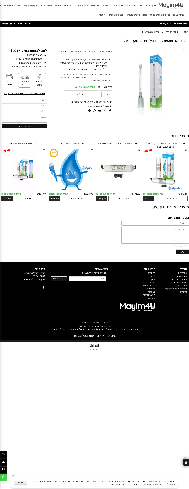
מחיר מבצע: (88, 87)
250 (6, 194)
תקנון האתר (133, 329)
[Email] (3, 463)
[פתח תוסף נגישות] (186, 462)
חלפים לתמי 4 (133, 14)
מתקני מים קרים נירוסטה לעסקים (57, 5)
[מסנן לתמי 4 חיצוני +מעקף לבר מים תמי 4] (118, 191)
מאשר (20, 483)
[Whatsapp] (3, 478)
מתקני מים (151, 5)
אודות (106, 322)
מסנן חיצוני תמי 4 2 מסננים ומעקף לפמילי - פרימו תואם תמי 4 (165, 145)
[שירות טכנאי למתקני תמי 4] (71, 189)
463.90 (42, 193)
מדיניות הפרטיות (117, 484)
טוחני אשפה (178, 14)
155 (147, 194)
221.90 (89, 193)
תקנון (96, 322)
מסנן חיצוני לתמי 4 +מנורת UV (23, 143)
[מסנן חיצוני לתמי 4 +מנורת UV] (24, 191)
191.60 (136, 193)
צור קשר (85, 322)
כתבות (102, 14)
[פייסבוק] (3, 470)
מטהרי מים (126, 5)
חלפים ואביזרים (116, 14)
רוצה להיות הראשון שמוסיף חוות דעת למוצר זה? (91, 101)
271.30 (103, 87)
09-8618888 (8, 23)
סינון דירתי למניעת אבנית (88, 5)
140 (79, 87)
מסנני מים (138, 5)
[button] (148, 198)
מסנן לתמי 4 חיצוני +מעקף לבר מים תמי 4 (118, 143)
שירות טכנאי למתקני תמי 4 (71, 143)
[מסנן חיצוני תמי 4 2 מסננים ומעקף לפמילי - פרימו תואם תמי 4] (165, 191)
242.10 (184, 193)
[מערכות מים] (171, 5)
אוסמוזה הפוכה (110, 5)
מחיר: (109, 87)
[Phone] (3, 455)
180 (53, 194)
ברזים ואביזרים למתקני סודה (156, 14)
